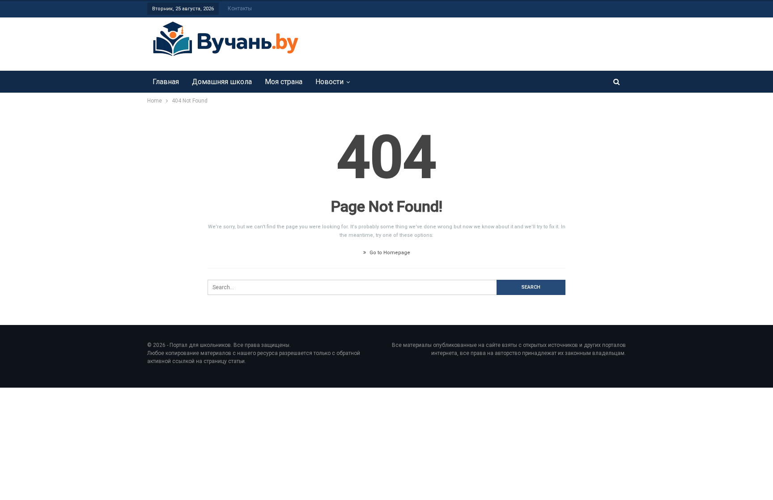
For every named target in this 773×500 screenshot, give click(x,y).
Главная (166, 81)
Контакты (240, 8)
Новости (329, 81)
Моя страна (283, 81)
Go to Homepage (389, 253)
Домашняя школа (222, 81)
